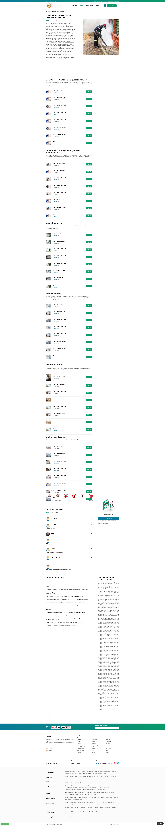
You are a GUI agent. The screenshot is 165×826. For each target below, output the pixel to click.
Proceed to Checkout (108, 518)
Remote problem (91, 773)
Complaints (79, 739)
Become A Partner (89, 5)
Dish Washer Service (75, 816)
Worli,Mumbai (108, 746)
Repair (79, 771)
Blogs (97, 5)
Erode (93, 750)
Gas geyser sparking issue (70, 789)
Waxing (66, 776)
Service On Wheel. (52, 824)
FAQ (78, 754)
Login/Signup (111, 5)
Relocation (74, 773)
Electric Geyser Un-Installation (71, 787)
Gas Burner (67, 816)
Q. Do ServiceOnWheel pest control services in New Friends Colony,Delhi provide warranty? (64, 596)
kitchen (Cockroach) (90, 499)
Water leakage (107, 771)
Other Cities (48, 717)
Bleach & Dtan (83, 776)
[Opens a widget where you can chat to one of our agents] (160, 823)
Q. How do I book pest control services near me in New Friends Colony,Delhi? (61, 582)
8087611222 (75, 763)
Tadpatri (93, 748)
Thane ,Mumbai (108, 748)
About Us (74, 5)
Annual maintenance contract (70, 771)
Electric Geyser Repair (69, 785)
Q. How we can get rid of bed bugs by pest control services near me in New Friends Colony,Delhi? (66, 602)
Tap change (114, 807)
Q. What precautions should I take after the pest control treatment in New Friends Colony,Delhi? (65, 612)
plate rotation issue (81, 802)
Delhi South (108, 743)
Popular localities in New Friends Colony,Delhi (55, 714)
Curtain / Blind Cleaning (69, 794)
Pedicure (77, 776)
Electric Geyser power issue (93, 785)
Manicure (72, 776)
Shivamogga (94, 737)
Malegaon (93, 743)
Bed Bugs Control (82, 498)
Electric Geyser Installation (106, 785)
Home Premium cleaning (79, 792)
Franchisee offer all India (81, 745)
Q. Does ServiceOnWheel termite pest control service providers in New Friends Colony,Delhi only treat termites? (66, 585)
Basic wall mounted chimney (70, 811)
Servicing (67, 807)
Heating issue (104, 802)
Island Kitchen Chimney (82, 811)
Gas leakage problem (99, 771)
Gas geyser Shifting (81, 789)
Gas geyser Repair (92, 787)
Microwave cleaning (69, 804)
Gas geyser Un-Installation (91, 789)
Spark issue (97, 802)
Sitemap (117, 824)
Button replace (68, 799)
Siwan (107, 750)
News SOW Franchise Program (83, 746)
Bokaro (93, 741)
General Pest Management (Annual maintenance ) (58, 499)
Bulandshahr (94, 739)
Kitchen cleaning (89, 792)
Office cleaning (97, 792)
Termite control (74, 498)
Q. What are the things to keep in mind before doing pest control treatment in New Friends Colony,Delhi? (67, 615)
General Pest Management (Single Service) (49, 499)
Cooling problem (90, 771)
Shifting (101, 807)
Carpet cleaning (111, 792)
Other (116, 776)
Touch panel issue (90, 802)
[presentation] (44, 496)
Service (83, 771)
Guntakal (107, 745)
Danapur (107, 752)
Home (47, 11)
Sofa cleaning (104, 792)
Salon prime (106, 776)
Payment (79, 752)
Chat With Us (5, 824)
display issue (85, 797)
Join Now (50, 750)
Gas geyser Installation (102, 789)
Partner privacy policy (81, 748)
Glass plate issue (72, 802)
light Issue (77, 780)
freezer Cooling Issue (110, 780)
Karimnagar (108, 737)
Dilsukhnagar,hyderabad (96, 745)
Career (78, 741)
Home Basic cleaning (69, 792)
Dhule (93, 746)
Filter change (82, 807)
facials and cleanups (91, 776)
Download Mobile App (51, 1)
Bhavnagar (108, 739)
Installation (114, 771)
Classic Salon (99, 776)
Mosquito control (66, 498)
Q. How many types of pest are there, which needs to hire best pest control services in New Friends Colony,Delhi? (66, 608)
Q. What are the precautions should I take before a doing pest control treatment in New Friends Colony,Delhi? (68, 589)
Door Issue (83, 780)
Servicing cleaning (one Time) (99, 780)
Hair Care (112, 776)
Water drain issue (92, 797)
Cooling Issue (89, 780)
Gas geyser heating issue (103, 787)
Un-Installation (68, 773)
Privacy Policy (80, 743)
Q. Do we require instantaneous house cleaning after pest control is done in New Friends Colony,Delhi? (67, 599)
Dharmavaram (108, 741)
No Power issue (109, 797)
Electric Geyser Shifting (83, 787)
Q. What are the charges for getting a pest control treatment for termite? (60, 625)
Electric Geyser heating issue (81, 785)
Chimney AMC (95, 811)
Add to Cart (89, 91)
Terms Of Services (80, 750)
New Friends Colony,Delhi (54, 11)
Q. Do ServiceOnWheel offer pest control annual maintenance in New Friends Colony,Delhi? (64, 622)
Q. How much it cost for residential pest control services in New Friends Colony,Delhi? (63, 605)
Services (81, 5)
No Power (71, 780)
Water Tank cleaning (88, 794)
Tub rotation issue (100, 797)
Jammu (93, 752)
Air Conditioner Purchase (101, 773)
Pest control (62, 11)
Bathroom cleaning (79, 794)
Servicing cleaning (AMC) (76, 782)
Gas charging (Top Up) (82, 773)
